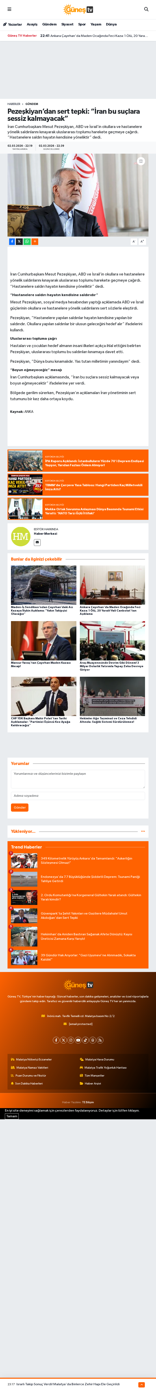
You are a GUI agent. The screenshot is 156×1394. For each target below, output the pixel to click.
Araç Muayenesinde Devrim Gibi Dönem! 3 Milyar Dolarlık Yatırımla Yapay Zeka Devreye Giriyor (111, 666)
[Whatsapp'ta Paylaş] (27, 241)
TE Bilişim (88, 1102)
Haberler (14, 104)
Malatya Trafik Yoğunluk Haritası (105, 1067)
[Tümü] (143, 831)
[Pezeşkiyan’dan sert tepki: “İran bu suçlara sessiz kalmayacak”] (78, 195)
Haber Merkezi (45, 533)
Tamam (11, 1116)
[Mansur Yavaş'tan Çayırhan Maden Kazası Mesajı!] (43, 640)
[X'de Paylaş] (19, 241)
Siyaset (67, 24)
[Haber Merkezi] (20, 536)
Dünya (111, 24)
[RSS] (100, 1040)
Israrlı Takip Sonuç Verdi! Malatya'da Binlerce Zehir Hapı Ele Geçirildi (68, 1384)
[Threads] (92, 1040)
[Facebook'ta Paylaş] (12, 241)
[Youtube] (78, 1040)
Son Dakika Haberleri (29, 1083)
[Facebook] (56, 1040)
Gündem (49, 24)
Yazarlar (15, 24)
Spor (82, 24)
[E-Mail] (37, 542)
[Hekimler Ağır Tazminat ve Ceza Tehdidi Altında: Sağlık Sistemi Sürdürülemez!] (112, 696)
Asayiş (32, 24)
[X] (63, 1040)
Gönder (20, 807)
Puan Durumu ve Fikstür (31, 1075)
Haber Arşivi (93, 1083)
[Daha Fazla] (34, 241)
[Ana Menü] (9, 9)
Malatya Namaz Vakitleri (32, 1067)
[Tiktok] (85, 1040)
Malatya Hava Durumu (99, 1059)
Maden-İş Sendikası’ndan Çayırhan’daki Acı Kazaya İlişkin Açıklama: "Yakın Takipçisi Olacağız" (42, 611)
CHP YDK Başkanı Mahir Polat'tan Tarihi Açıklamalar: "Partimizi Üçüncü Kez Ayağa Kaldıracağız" (40, 722)
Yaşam (96, 24)
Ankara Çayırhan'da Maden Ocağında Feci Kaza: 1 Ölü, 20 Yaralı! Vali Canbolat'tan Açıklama (94, 36)
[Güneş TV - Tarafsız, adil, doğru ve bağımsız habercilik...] (78, 9)
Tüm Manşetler (94, 1075)
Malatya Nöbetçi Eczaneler (34, 1059)
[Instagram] (70, 1040)
